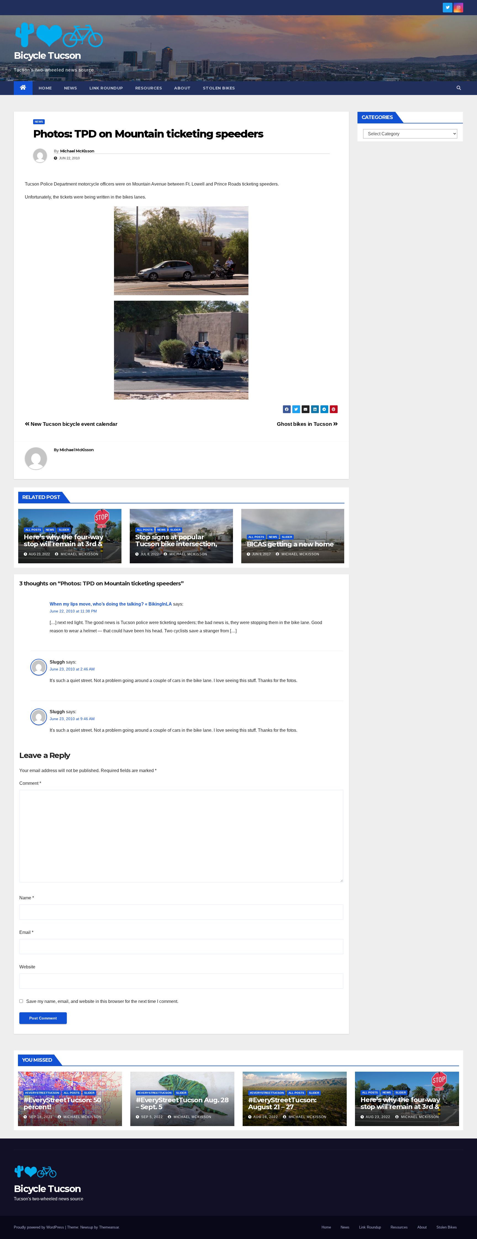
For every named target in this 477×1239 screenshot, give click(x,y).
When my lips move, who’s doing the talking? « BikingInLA (111, 604)
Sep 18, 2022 (41, 1117)
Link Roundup (106, 88)
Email (26, 932)
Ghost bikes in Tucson (305, 424)
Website (27, 967)
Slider (64, 529)
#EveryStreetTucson (42, 1092)
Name (26, 897)
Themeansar (109, 1227)
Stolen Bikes (219, 88)
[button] (459, 88)
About (182, 88)
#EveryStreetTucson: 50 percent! (62, 1103)
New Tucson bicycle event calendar (73, 424)
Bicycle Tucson (47, 55)
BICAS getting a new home (290, 544)
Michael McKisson (77, 151)
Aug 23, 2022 (378, 1117)
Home (45, 88)
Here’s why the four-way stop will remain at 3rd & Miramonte (63, 544)
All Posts (33, 529)
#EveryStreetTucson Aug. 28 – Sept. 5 (182, 1103)
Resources (148, 88)
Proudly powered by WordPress (39, 1227)
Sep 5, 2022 (152, 1117)
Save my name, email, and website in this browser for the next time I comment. (102, 1001)
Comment (30, 783)
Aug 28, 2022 (265, 1117)
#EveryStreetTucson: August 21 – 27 (282, 1103)
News (70, 88)
